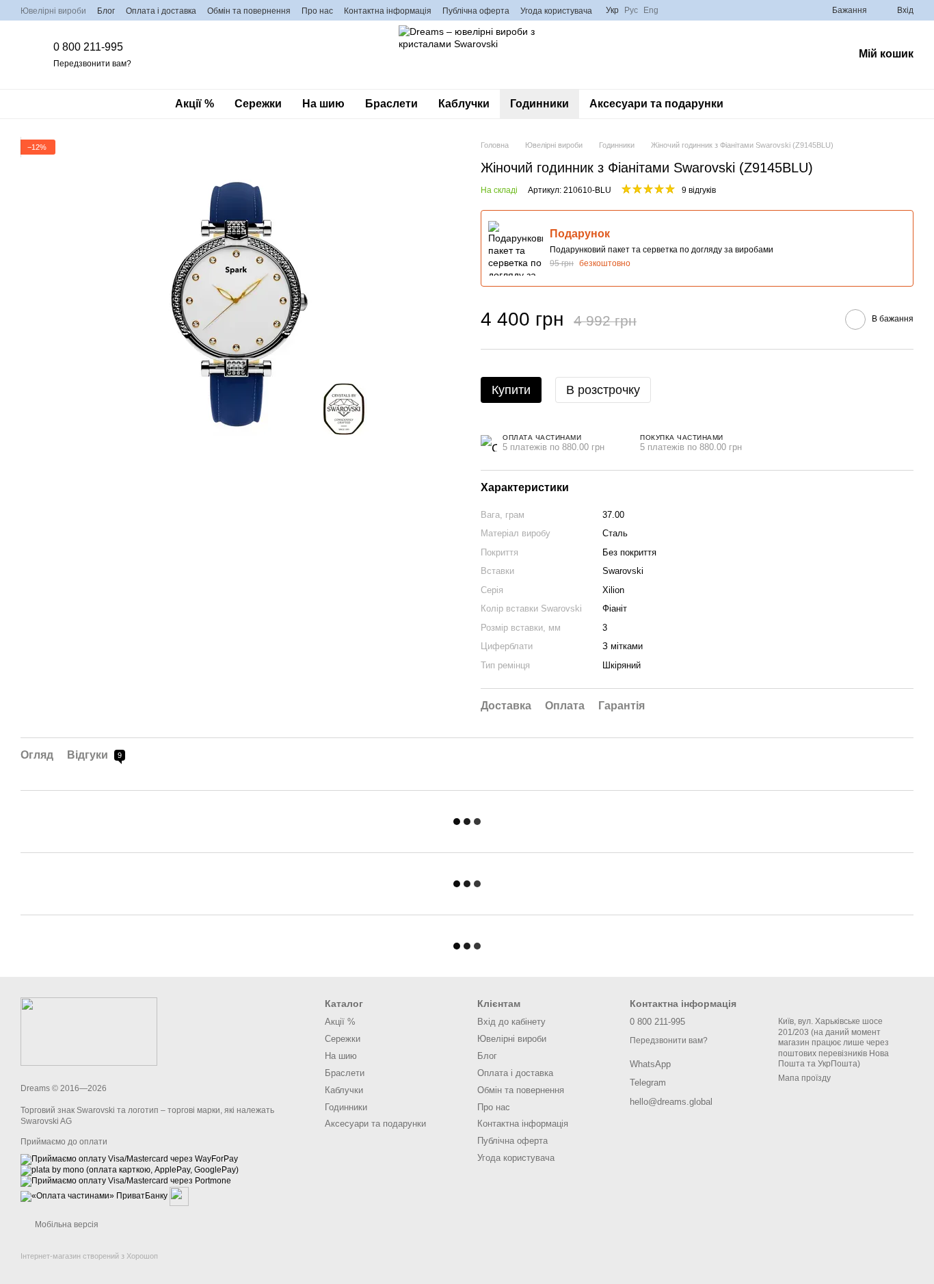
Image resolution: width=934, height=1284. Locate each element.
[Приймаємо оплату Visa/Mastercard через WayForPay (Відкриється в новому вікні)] (129, 1159)
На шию (323, 103)
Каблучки (464, 103)
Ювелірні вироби (53, 11)
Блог (106, 11)
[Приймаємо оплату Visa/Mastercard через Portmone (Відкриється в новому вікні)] (126, 1181)
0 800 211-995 (88, 47)
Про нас (317, 11)
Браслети (391, 103)
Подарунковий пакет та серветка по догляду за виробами (661, 249)
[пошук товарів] (758, 104)
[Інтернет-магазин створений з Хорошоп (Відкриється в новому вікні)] (89, 1268)
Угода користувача (556, 11)
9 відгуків (699, 190)
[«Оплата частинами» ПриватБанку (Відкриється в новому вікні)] (94, 1196)
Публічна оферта (475, 11)
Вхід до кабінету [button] (511, 1022)
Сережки (258, 103)
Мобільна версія (65, 1224)
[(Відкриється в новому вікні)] (179, 1196)
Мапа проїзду (804, 1078)
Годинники (539, 103)
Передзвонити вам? (92, 63)
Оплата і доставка (161, 11)
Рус (631, 10)
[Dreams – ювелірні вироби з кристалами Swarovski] (89, 1031)
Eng (650, 10)
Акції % (194, 103)
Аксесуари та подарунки (656, 103)
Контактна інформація (387, 11)
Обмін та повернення (249, 11)
